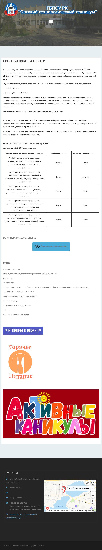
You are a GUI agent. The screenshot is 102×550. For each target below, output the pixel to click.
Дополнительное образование (16, 314)
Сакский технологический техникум (18, 545)
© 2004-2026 (39, 545)
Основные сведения (11, 269)
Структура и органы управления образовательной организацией (30, 273)
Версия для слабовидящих (53, 246)
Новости (6, 310)
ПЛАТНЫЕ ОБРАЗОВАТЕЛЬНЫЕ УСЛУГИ (18, 292)
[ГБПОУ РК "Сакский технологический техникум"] (51, 10)
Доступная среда (10, 301)
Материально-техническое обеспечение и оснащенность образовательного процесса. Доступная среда (47, 287)
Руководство (8, 283)
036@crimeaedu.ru (17, 497)
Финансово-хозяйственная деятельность (20, 296)
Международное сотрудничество (17, 305)
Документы (8, 278)
